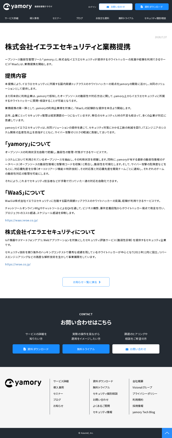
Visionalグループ (142, 387)
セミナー (57, 18)
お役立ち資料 (102, 18)
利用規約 (138, 400)
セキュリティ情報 (102, 412)
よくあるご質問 (101, 406)
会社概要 (138, 381)
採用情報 (138, 406)
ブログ (79, 18)
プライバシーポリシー (145, 393)
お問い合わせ (118, 6)
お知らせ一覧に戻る (85, 282)
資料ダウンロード (154, 6)
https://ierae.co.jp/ (18, 264)
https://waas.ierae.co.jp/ (21, 220)
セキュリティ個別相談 (155, 18)
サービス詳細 (11, 18)
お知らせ (58, 406)
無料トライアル (126, 18)
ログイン (92, 6)
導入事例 (34, 18)
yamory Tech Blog (144, 412)
